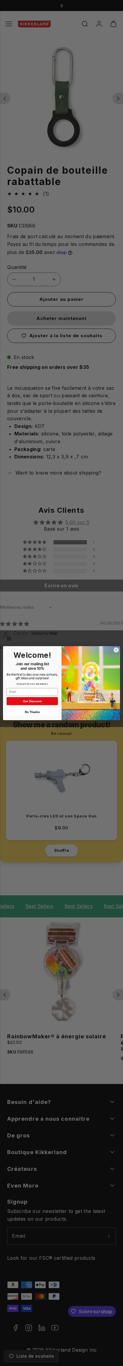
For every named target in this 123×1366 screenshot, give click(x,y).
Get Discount (32, 701)
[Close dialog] (116, 649)
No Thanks (32, 711)
